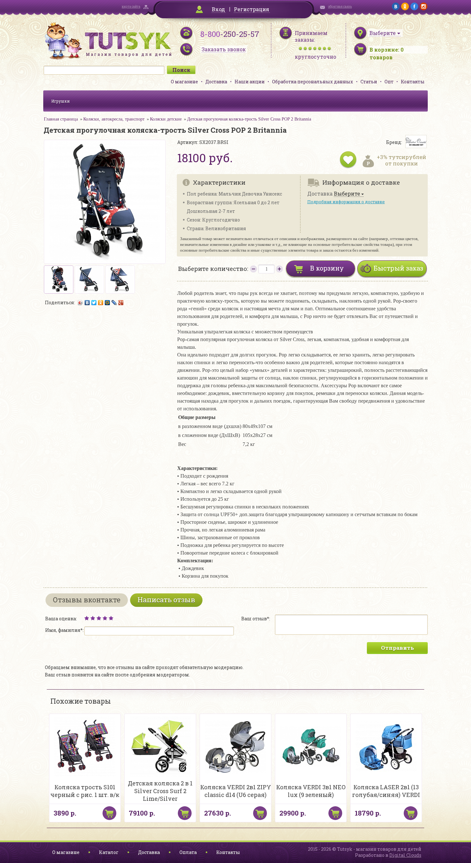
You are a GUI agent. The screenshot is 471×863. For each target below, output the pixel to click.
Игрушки (60, 101)
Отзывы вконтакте (86, 599)
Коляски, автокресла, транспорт (114, 119)
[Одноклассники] (100, 302)
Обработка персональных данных (312, 82)
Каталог (109, 852)
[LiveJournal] (114, 302)
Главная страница (61, 119)
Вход (218, 9)
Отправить (397, 647)
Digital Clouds (405, 855)
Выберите (347, 194)
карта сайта (131, 6)
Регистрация (251, 9)
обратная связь (340, 6)
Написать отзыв (166, 599)
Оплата (188, 852)
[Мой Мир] (107, 302)
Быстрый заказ (398, 268)
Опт (388, 82)
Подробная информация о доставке (346, 202)
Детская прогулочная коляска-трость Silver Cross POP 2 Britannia (249, 119)
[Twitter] (94, 302)
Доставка (216, 82)
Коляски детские (166, 119)
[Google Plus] (121, 302)
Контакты (413, 82)
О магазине (184, 82)
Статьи (368, 82)
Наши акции (250, 82)
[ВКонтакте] (87, 302)
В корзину (327, 268)
